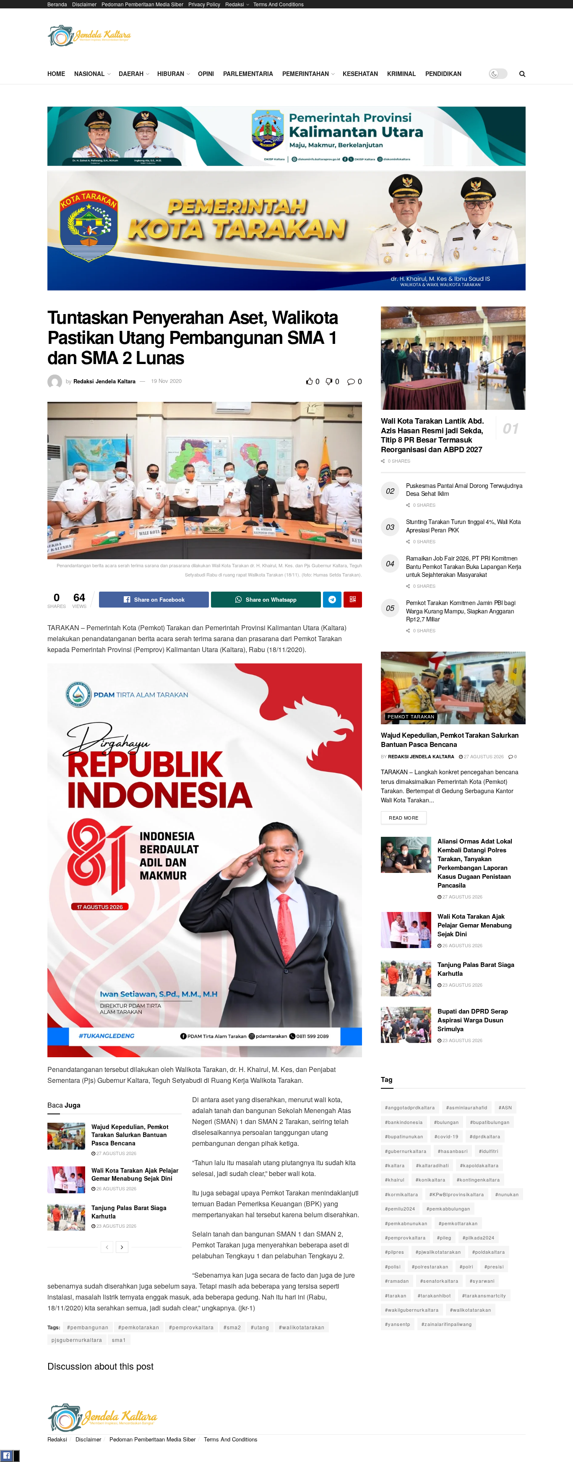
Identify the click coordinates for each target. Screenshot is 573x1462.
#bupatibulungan (490, 1122)
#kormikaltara (401, 1194)
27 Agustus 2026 (115, 1153)
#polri (466, 1266)
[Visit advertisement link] (286, 202)
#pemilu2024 (400, 1208)
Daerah (131, 73)
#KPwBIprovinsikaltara (457, 1194)
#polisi (393, 1266)
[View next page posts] (122, 1247)
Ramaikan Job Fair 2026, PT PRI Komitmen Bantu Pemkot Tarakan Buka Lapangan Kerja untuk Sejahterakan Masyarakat (463, 566)
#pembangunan (88, 1327)
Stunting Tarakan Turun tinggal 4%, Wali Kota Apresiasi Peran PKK (463, 525)
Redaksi (234, 4)
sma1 (119, 1339)
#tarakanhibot (434, 1295)
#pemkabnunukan (406, 1223)
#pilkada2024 (479, 1237)
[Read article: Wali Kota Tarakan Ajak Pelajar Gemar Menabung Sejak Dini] (66, 1179)
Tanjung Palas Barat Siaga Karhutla (129, 1211)
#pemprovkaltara (191, 1327)
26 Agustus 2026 (115, 1188)
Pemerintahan (305, 73)
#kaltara (395, 1165)
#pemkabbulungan (448, 1208)
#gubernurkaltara (406, 1151)
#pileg (444, 1237)
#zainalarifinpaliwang (447, 1324)
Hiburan (170, 73)
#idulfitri (488, 1151)
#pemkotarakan (138, 1327)
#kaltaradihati (432, 1165)
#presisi (494, 1266)
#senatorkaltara (439, 1280)
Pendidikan (443, 73)
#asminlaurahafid (466, 1107)
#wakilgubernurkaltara (412, 1309)
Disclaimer (84, 4)
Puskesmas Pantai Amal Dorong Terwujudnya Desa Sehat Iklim (464, 489)
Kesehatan (360, 73)
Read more (408, 816)
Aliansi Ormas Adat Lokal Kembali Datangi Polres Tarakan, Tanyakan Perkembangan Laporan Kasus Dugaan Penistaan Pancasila (475, 863)
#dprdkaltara (485, 1136)
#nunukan (507, 1194)
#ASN (505, 1107)
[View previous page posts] (107, 1247)
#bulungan (446, 1122)
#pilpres (394, 1251)
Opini (206, 73)
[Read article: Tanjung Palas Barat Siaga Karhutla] (66, 1217)
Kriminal (401, 73)
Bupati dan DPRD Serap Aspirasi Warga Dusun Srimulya (473, 1019)
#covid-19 (446, 1136)
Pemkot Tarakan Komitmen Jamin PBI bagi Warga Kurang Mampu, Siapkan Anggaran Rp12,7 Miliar (460, 610)
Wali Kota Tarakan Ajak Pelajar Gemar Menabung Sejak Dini (134, 1174)
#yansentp (397, 1324)
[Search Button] (522, 73)
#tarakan (395, 1295)
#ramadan (397, 1280)
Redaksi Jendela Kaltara (104, 381)
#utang (260, 1327)
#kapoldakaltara (479, 1165)
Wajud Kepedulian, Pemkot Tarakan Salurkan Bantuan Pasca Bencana (130, 1134)
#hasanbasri (453, 1151)
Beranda (57, 4)
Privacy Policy (204, 4)
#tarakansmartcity (484, 1295)
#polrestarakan (430, 1266)
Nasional (89, 73)
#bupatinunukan (404, 1136)
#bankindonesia (404, 1122)
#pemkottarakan (458, 1223)
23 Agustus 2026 (115, 1225)
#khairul (394, 1179)
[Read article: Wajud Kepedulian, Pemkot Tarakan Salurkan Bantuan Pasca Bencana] (66, 1136)
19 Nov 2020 (166, 381)
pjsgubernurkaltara (77, 1339)
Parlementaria (248, 73)
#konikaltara (430, 1179)
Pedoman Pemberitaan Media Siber (142, 4)
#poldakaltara (488, 1251)
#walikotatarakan (302, 1327)
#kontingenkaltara (478, 1179)
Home (56, 73)
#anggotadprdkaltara (410, 1107)
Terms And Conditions (278, 4)
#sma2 (232, 1327)
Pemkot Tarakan (411, 716)
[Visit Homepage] (89, 36)
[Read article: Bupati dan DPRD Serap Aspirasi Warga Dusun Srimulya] (406, 1025)
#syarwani (482, 1280)
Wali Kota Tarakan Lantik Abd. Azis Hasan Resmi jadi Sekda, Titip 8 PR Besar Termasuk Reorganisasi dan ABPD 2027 (432, 435)
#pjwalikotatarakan (438, 1251)
